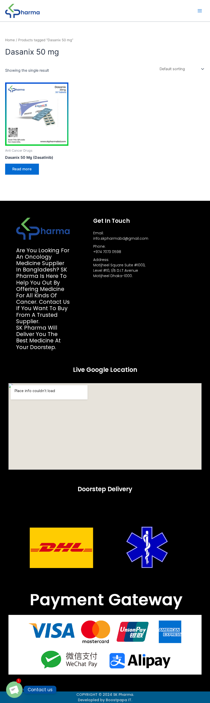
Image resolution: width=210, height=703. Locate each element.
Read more (22, 169)
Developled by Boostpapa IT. (105, 699)
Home (10, 40)
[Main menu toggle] (200, 11)
